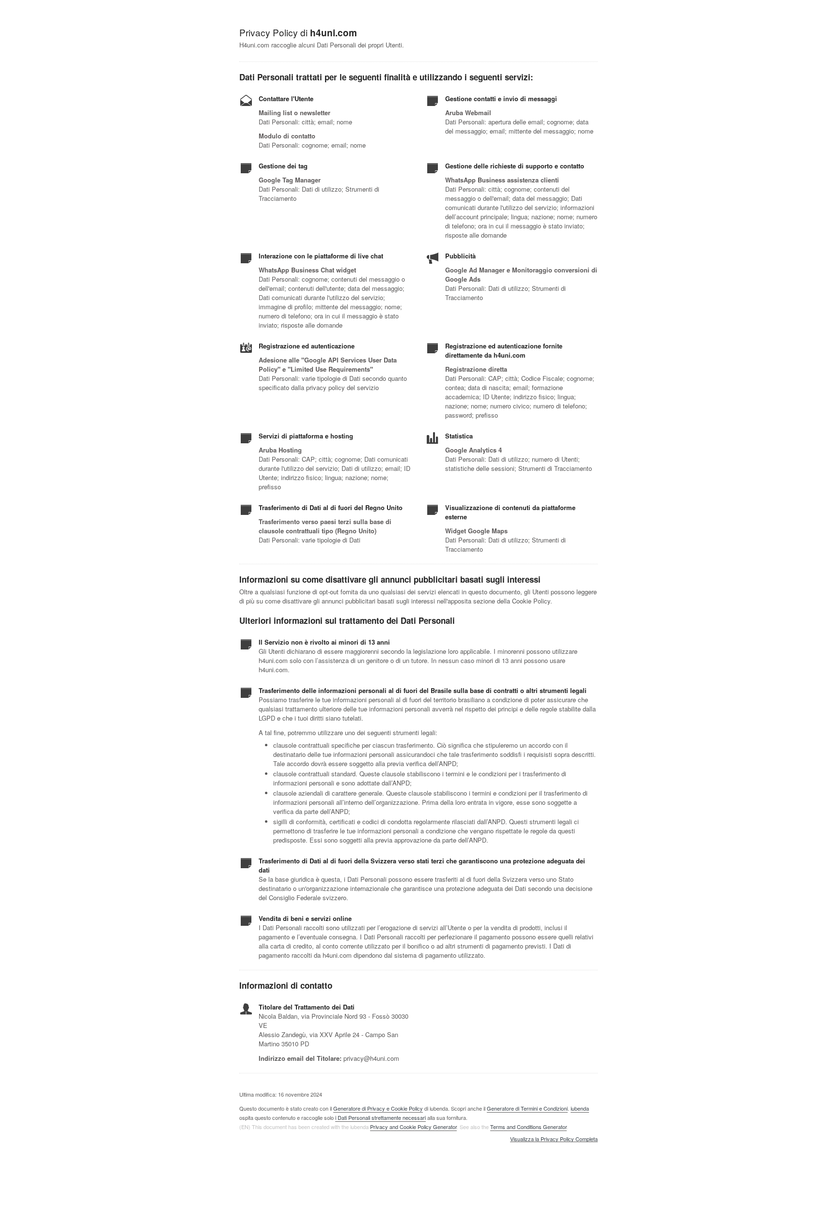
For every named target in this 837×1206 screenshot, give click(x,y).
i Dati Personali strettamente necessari (380, 1117)
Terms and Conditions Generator (528, 1127)
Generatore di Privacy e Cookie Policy (378, 1108)
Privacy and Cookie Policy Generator (413, 1127)
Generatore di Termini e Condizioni (527, 1108)
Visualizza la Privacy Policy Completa (554, 1139)
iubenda (580, 1108)
